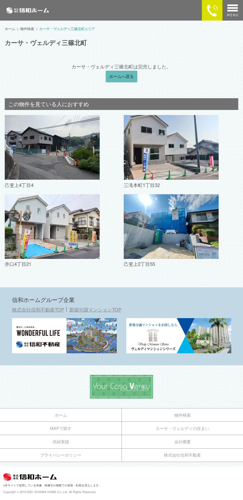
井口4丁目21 (18, 263)
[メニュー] (232, 10)
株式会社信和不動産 (182, 455)
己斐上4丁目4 (19, 185)
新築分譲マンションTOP (95, 309)
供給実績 (61, 442)
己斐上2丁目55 (139, 263)
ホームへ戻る (121, 76)
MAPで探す (61, 428)
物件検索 (182, 415)
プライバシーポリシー (60, 455)
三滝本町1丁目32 (142, 185)
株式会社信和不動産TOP (38, 309)
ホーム (61, 415)
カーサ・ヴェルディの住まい (182, 428)
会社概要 (182, 442)
